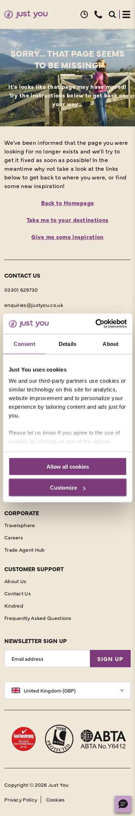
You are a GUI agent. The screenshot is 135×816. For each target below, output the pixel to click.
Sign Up (110, 659)
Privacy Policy (20, 799)
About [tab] (110, 343)
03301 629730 (21, 289)
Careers (13, 537)
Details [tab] (67, 343)
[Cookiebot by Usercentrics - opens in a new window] (96, 324)
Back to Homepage (67, 203)
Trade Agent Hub (24, 549)
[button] (84, 14)
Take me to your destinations (67, 219)
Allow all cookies (67, 466)
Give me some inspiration (67, 236)
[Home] (26, 14)
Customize (63, 488)
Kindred (13, 605)
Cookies (55, 799)
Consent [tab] (24, 343)
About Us (15, 581)
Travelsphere (19, 525)
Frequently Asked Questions (38, 617)
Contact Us (17, 593)
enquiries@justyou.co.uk (33, 304)
